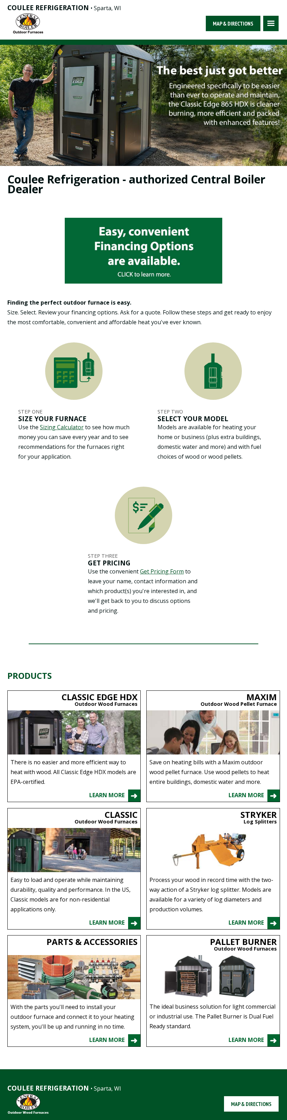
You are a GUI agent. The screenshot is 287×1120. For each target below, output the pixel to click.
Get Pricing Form (162, 571)
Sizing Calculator (62, 427)
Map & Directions (233, 23)
